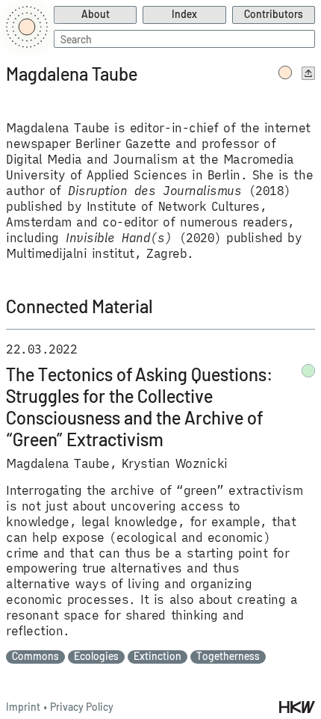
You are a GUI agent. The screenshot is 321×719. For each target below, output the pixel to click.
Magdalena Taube (58, 463)
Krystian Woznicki (175, 463)
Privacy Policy (81, 707)
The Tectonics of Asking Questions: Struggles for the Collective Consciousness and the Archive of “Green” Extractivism (139, 406)
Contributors (273, 13)
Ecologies (96, 656)
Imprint (23, 707)
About (95, 13)
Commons (35, 656)
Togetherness (228, 656)
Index (184, 13)
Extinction (157, 656)
